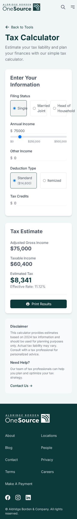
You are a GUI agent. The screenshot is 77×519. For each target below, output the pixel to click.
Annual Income (22, 124)
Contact (11, 459)
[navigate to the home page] (27, 418)
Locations (49, 435)
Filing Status (20, 96)
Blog (8, 447)
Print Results (41, 304)
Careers (47, 472)
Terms (10, 472)
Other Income (21, 151)
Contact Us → (21, 385)
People (46, 447)
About (10, 435)
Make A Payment (18, 484)
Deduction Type (23, 168)
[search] (63, 7)
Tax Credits (19, 196)
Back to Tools (22, 27)
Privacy (47, 459)
